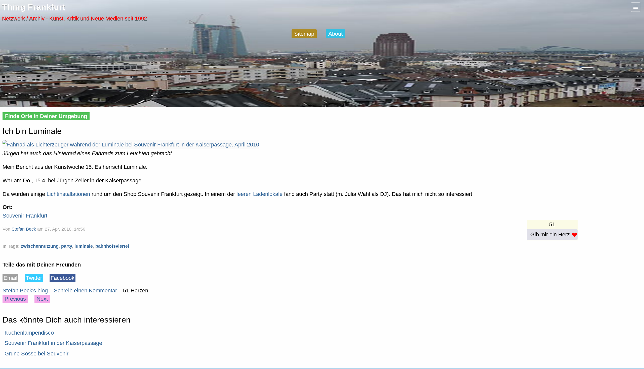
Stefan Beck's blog (25, 290)
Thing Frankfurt (33, 7)
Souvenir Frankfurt (25, 216)
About (335, 34)
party (66, 246)
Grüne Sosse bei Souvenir (36, 353)
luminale (83, 246)
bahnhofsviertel (112, 246)
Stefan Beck (24, 229)
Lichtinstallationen (68, 194)
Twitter (34, 278)
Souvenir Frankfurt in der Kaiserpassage (53, 343)
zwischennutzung (40, 246)
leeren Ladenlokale (259, 194)
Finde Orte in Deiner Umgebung (46, 116)
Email (10, 278)
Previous (15, 299)
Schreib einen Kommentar (85, 290)
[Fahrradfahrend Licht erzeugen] (131, 144)
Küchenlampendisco (29, 333)
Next (42, 299)
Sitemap (304, 34)
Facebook (62, 278)
